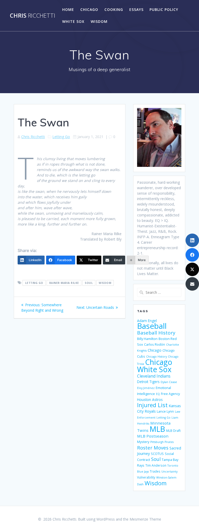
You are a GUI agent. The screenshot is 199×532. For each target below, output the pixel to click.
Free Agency (170, 393)
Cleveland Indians (153, 376)
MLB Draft (173, 430)
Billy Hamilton (147, 338)
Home (68, 9)
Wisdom (99, 21)
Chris (32, 15)
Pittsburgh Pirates (162, 442)
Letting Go (61, 136)
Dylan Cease (169, 382)
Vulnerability (146, 477)
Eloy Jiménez (146, 388)
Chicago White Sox (154, 365)
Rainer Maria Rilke (64, 283)
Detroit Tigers (148, 381)
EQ (158, 394)
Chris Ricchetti (33, 136)
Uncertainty (169, 471)
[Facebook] (192, 255)
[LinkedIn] (192, 240)
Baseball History (156, 332)
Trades (155, 471)
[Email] (192, 284)
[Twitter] (192, 269)
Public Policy (164, 9)
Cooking (113, 9)
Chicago (89, 9)
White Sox (73, 21)
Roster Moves (152, 447)
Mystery (143, 441)
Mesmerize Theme (145, 519)
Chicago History (156, 356)
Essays (136, 9)
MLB (157, 429)
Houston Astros (150, 399)
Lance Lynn (165, 411)
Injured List (152, 405)
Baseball (152, 326)
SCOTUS (157, 453)
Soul (89, 283)
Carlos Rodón (154, 344)
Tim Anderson (155, 465)
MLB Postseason (152, 436)
